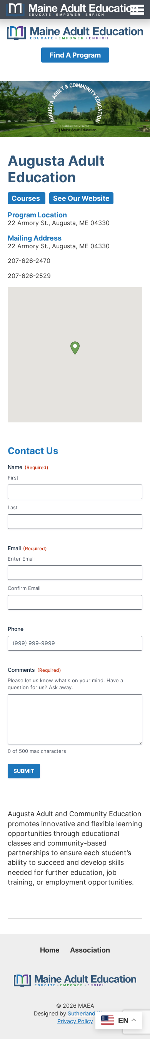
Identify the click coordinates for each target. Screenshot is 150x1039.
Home (50, 950)
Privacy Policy (75, 1021)
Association (90, 950)
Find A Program (75, 55)
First (13, 478)
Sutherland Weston (92, 1013)
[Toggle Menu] (75, 9)
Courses (27, 198)
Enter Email (21, 559)
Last (13, 507)
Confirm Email (24, 588)
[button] (75, 348)
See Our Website (81, 198)
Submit (23, 771)
